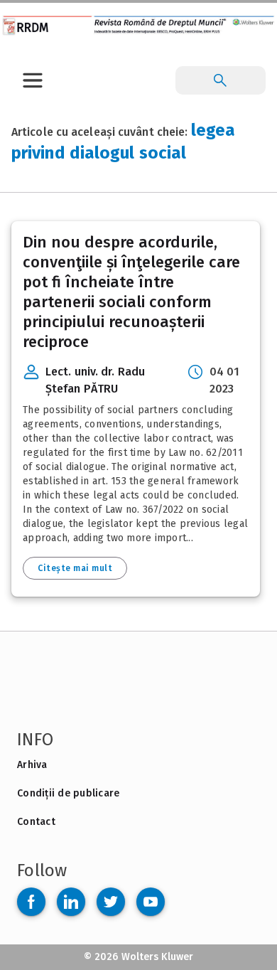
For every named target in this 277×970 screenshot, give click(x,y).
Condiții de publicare (68, 793)
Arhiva (32, 765)
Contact (36, 822)
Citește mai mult (75, 568)
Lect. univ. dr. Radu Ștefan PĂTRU (95, 380)
